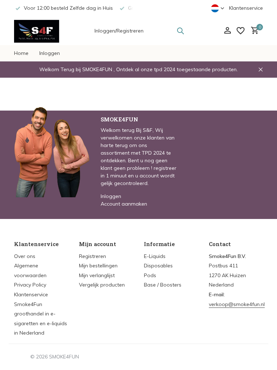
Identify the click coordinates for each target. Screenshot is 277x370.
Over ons (24, 256)
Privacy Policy (30, 284)
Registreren (92, 256)
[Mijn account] (227, 31)
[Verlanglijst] (241, 31)
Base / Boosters (162, 284)
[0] (253, 30)
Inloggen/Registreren (119, 30)
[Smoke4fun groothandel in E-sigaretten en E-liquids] (36, 30)
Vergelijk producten (102, 284)
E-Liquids (155, 256)
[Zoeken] (180, 30)
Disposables (158, 265)
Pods (150, 275)
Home (21, 53)
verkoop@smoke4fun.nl (237, 304)
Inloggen (49, 53)
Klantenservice (246, 8)
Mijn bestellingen (98, 265)
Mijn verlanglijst (97, 275)
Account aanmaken (124, 204)
